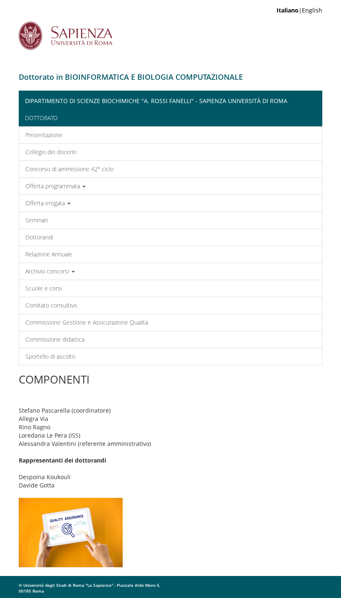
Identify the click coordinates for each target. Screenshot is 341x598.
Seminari (36, 220)
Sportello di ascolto (50, 356)
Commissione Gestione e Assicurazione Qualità (86, 322)
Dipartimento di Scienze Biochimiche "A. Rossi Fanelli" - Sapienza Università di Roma (156, 101)
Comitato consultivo (51, 305)
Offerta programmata (53, 186)
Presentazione (43, 135)
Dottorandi (39, 237)
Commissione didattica (54, 339)
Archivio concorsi (48, 271)
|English (299, 10)
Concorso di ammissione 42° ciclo (69, 169)
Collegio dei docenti (51, 152)
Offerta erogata (46, 203)
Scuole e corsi (43, 288)
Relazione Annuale (48, 254)
